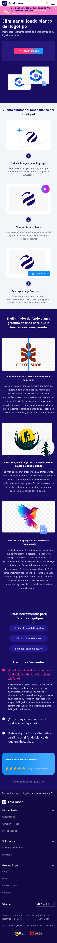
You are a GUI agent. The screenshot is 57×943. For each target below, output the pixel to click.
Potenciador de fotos (12, 830)
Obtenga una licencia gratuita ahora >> (29, 12)
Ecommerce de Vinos (12, 847)
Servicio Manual (10, 885)
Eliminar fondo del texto (28, 648)
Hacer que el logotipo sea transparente (29, 793)
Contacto (6, 892)
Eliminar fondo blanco (28, 638)
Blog (4, 871)
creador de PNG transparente (38, 471)
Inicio (5, 793)
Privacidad (32, 915)
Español (45, 904)
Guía (4, 878)
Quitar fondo (8, 816)
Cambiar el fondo (10, 823)
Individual (7, 854)
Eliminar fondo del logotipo (28, 628)
